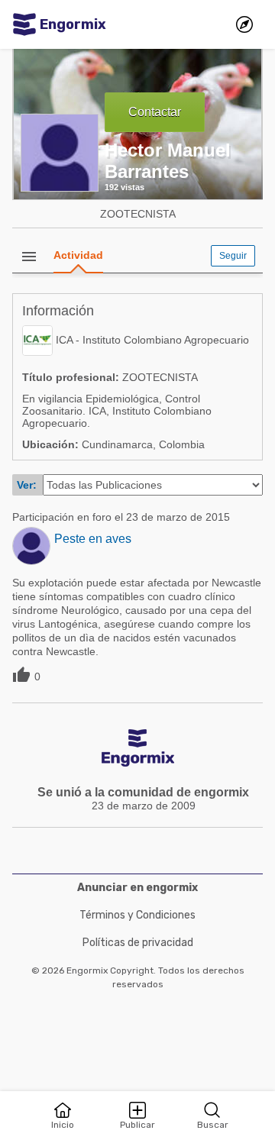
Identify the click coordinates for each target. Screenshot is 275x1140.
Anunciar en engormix (137, 887)
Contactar (154, 111)
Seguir (233, 255)
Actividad (78, 255)
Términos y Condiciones (137, 915)
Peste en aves (92, 538)
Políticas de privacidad (137, 942)
